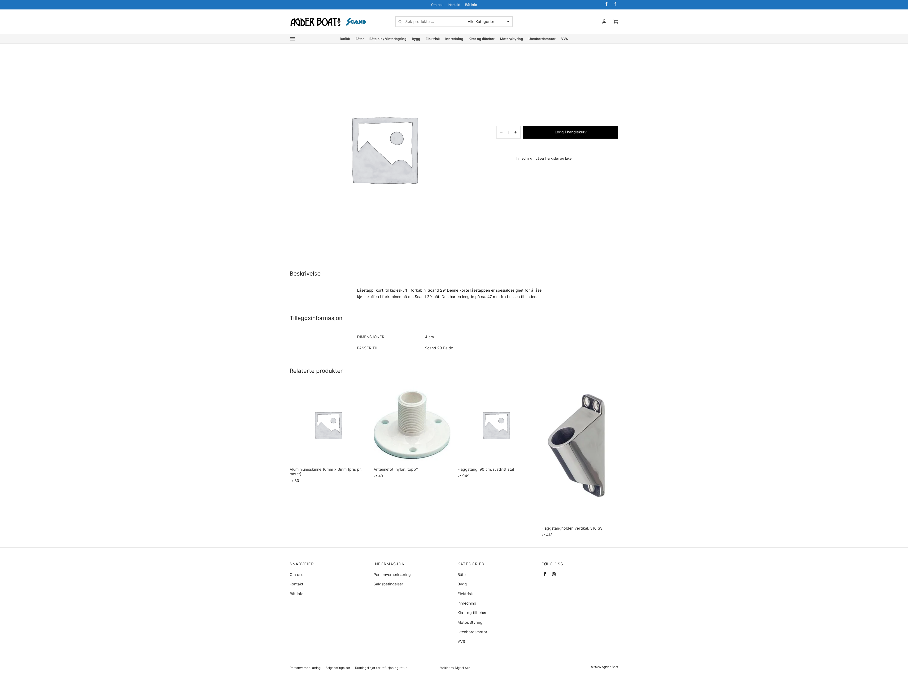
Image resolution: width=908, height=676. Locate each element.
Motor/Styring (511, 39)
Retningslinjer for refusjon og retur (381, 668)
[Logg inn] (604, 22)
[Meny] (292, 39)
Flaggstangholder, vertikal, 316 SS (571, 528)
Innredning (454, 39)
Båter (359, 39)
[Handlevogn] (615, 22)
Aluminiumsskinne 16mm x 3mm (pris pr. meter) (326, 471)
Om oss (437, 5)
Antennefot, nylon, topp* (396, 469)
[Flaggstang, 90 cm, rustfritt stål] (496, 424)
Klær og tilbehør (482, 39)
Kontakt (454, 5)
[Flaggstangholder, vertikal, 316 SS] (579, 454)
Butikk (345, 39)
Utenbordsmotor (542, 39)
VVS (564, 39)
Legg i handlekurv (571, 132)
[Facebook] (606, 4)
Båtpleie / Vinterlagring (387, 39)
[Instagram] (554, 574)
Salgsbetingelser (388, 584)
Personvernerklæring (392, 574)
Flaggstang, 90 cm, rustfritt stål (486, 469)
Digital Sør (462, 668)
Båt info (471, 5)
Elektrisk (433, 39)
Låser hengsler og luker (545, 64)
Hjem (500, 64)
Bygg (416, 39)
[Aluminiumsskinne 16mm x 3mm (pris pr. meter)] (328, 424)
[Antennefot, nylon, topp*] (412, 424)
